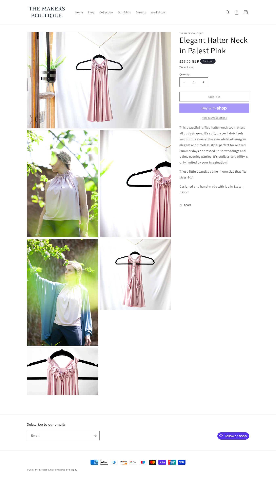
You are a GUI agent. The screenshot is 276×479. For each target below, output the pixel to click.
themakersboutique (45, 469)
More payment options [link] (214, 117)
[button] (227, 12)
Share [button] (188, 205)
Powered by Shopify (66, 469)
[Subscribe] (95, 435)
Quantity (184, 74)
